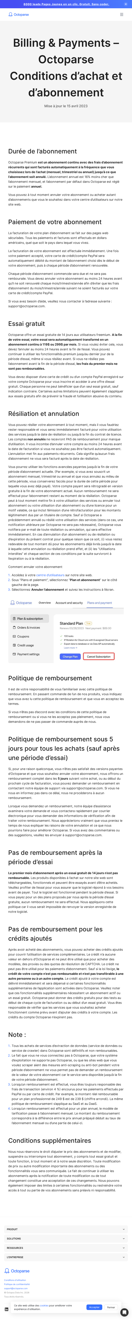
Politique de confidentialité (17, 1284)
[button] (124, 1312)
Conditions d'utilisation (15, 1280)
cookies (44, 1305)
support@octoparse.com (16, 1288)
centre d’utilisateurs (49, 575)
